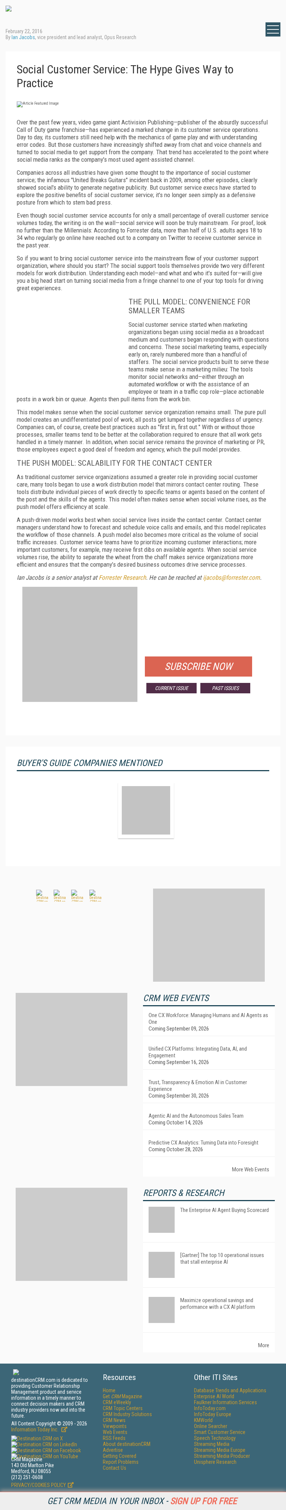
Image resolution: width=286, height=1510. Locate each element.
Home (109, 1390)
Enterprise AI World (214, 1396)
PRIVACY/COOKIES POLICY (38, 1485)
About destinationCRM (126, 1444)
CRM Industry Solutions (127, 1414)
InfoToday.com (210, 1408)
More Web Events (250, 1169)
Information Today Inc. (35, 1430)
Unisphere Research (215, 1462)
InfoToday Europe (212, 1414)
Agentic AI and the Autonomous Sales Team (196, 1115)
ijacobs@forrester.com (231, 577)
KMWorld (203, 1420)
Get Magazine (122, 1396)
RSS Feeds (114, 1438)
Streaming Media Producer (222, 1456)
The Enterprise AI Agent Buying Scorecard (224, 1210)
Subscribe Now (198, 666)
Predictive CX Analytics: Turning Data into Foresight (203, 1142)
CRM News (114, 1420)
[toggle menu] (273, 29)
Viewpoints (115, 1426)
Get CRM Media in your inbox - (142, 1501)
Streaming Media (211, 1444)
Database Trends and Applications (230, 1390)
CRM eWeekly (117, 1402)
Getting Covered (119, 1456)
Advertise (113, 1450)
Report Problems (121, 1462)
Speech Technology (215, 1438)
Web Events (115, 1432)
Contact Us (114, 1468)
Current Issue (171, 688)
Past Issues (225, 688)
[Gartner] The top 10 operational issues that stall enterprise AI (222, 1258)
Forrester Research (122, 577)
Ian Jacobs (23, 37)
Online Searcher (210, 1426)
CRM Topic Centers (123, 1408)
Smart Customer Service (219, 1432)
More (263, 1345)
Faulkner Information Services (225, 1402)
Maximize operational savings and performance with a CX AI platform (217, 1303)
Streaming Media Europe (219, 1450)
